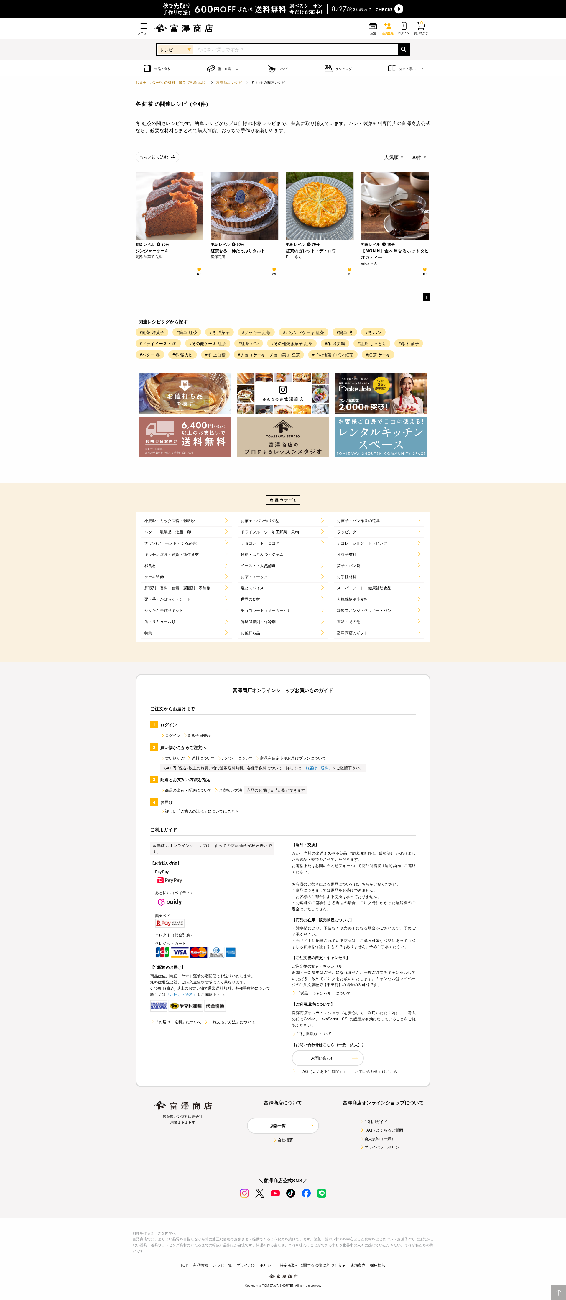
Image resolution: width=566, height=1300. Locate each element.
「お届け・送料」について (178, 1021)
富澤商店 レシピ (229, 82)
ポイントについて (237, 758)
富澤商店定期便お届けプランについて (293, 758)
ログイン (173, 735)
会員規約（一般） (379, 1138)
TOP (184, 1265)
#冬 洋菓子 (219, 332)
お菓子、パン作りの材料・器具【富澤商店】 (171, 82)
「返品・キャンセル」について (324, 993)
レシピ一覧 (222, 1265)
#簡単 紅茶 (187, 332)
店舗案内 (358, 1265)
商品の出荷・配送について (188, 790)
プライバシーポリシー (383, 1147)
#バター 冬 (150, 355)
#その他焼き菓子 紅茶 (291, 343)
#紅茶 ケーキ (378, 355)
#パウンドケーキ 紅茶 (303, 332)
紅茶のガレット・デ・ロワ (311, 250)
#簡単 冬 (345, 332)
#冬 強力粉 (182, 355)
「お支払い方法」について (232, 1021)
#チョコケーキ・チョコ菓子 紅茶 (269, 355)
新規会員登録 (199, 735)
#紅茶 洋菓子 (152, 332)
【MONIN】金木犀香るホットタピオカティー (395, 253)
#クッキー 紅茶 (256, 332)
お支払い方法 (230, 790)
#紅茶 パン (248, 343)
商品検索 (200, 1265)
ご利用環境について (314, 1033)
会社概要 (285, 1139)
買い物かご (175, 758)
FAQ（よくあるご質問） (385, 1130)
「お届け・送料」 (317, 768)
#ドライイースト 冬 (158, 343)
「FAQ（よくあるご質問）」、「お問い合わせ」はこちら (347, 1071)
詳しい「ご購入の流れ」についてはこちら (202, 811)
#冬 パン (373, 332)
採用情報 (378, 1265)
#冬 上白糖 (215, 355)
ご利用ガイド (376, 1121)
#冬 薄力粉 (335, 343)
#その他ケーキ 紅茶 (207, 343)
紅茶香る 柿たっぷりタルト (238, 250)
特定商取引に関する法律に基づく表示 (313, 1265)
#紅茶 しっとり (372, 343)
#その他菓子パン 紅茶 (332, 355)
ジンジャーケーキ (152, 250)
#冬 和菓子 (409, 343)
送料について (203, 758)
